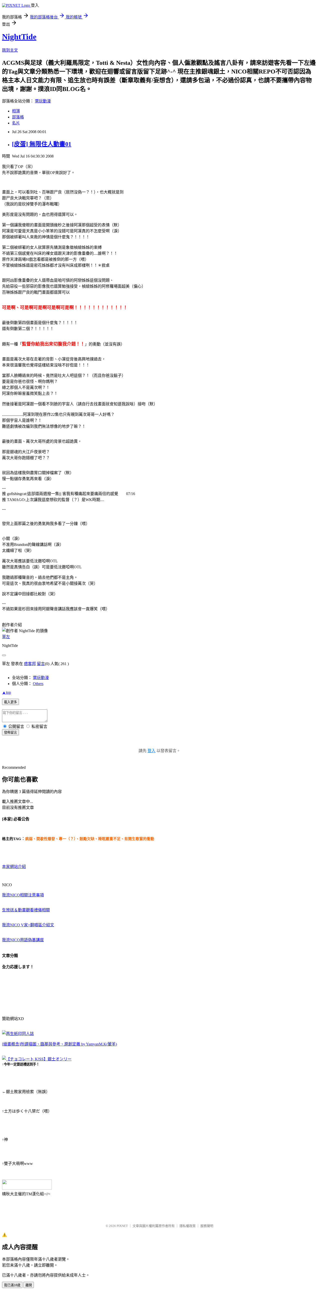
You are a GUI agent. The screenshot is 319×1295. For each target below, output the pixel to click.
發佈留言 (10, 732)
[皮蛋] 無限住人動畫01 (41, 144)
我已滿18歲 (12, 1285)
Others (38, 684)
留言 (41, 664)
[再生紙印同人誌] (18, 1034)
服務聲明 (206, 1226)
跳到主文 (10, 50)
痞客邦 (30, 664)
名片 (16, 123)
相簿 (16, 111)
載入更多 (10, 702)
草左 (6, 637)
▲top (6, 692)
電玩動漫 (43, 101)
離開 (28, 1285)
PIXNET (122, 1226)
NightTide (19, 36)
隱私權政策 (187, 1226)
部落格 (18, 117)
